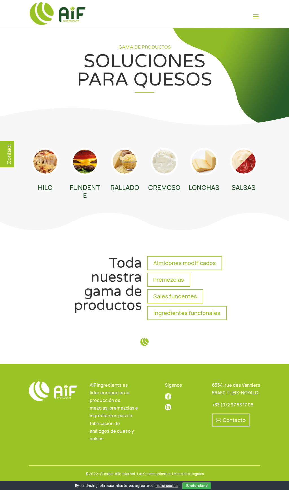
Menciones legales (189, 473)
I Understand (197, 485)
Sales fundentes (175, 296)
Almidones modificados (184, 263)
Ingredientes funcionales (186, 313)
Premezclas (168, 279)
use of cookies (167, 485)
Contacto (234, 420)
